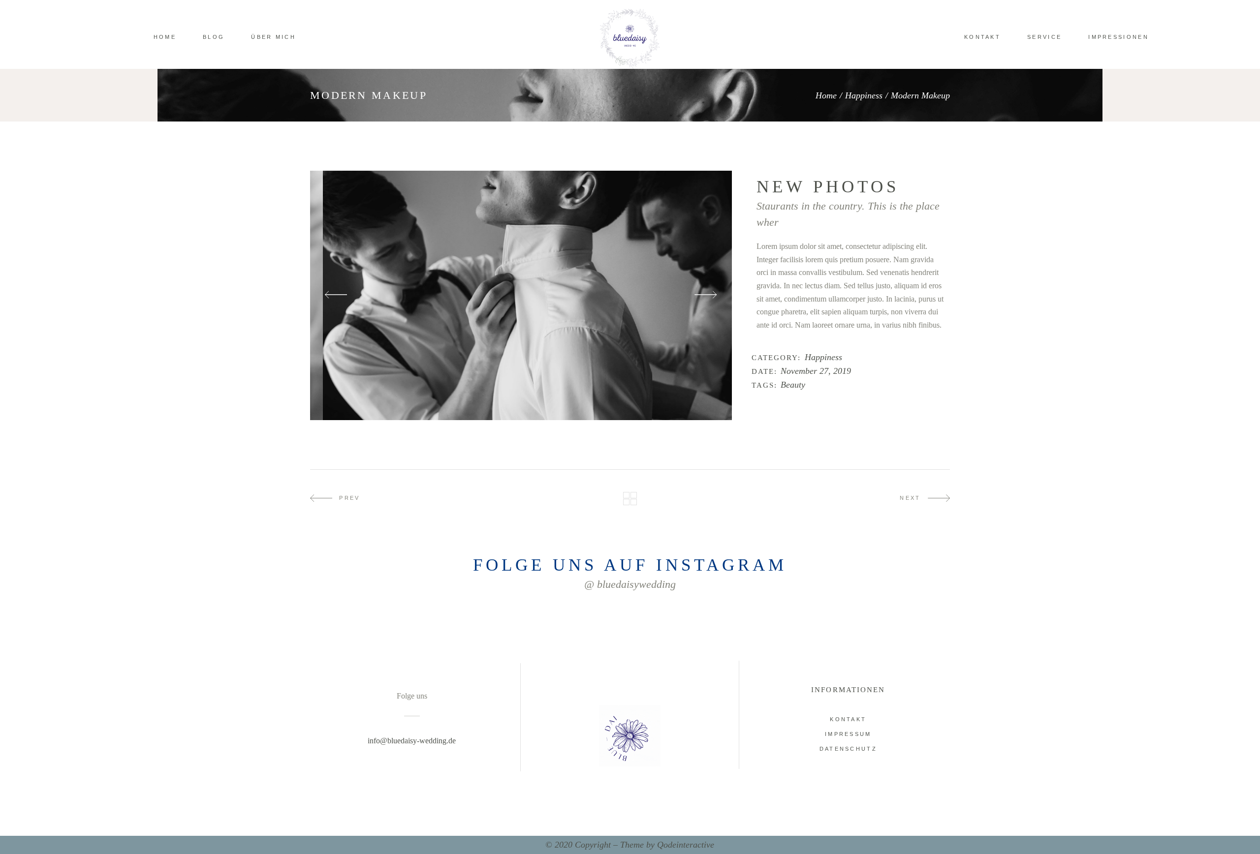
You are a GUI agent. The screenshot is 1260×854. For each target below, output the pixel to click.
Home (826, 95)
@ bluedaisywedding (630, 584)
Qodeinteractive (685, 845)
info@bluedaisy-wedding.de (412, 740)
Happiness (863, 95)
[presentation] (336, 295)
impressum (848, 734)
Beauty (793, 385)
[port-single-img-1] (521, 295)
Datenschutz (848, 749)
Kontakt (848, 719)
